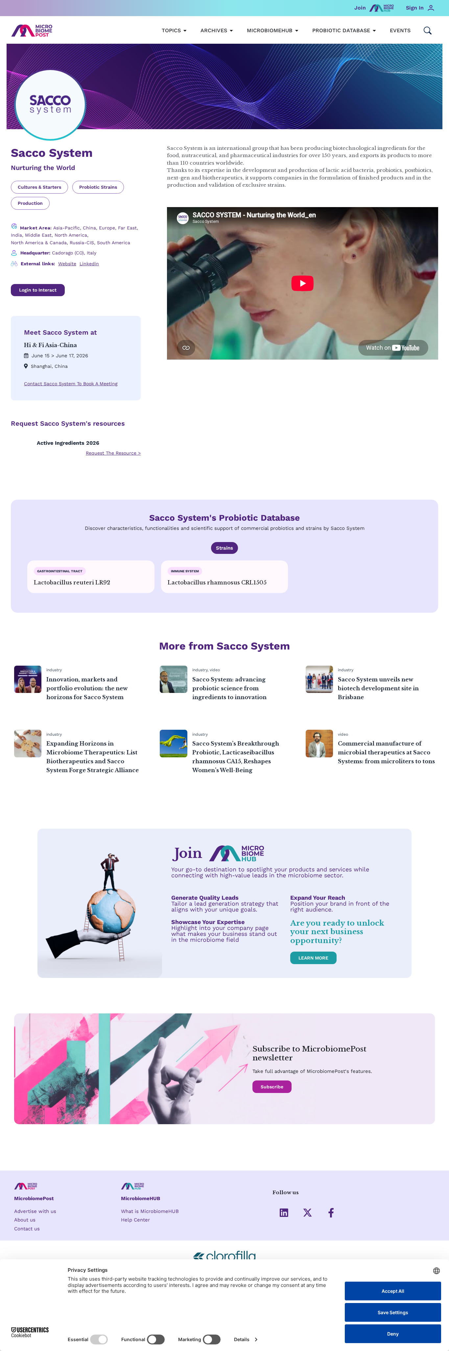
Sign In (415, 8)
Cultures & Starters (39, 187)
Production (30, 203)
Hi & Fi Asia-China (50, 345)
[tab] (224, 548)
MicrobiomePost (34, 1198)
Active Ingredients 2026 (68, 443)
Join (360, 8)
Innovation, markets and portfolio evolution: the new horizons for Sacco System (87, 688)
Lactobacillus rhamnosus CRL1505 (217, 582)
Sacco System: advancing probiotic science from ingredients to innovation (229, 688)
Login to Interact (38, 290)
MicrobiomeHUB (140, 1198)
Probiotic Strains (98, 187)
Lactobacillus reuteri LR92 (72, 582)
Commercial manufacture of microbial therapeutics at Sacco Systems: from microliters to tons (386, 752)
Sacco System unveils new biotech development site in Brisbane (378, 688)
